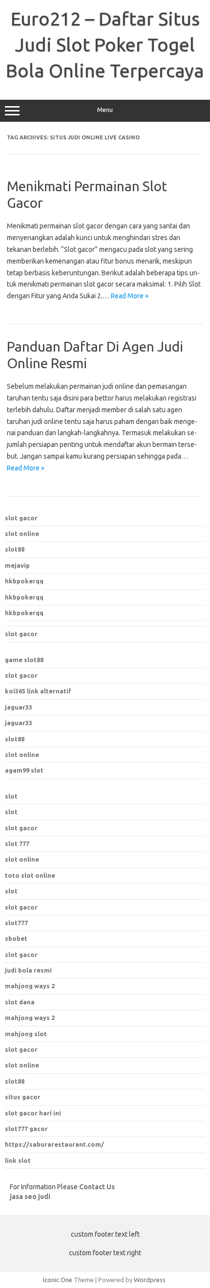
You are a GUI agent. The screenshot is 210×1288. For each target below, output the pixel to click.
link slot (18, 1160)
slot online (22, 533)
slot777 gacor (26, 1128)
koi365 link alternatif (38, 691)
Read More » (129, 296)
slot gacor (21, 517)
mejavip (17, 565)
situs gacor (23, 1096)
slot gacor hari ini (33, 1113)
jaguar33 (18, 707)
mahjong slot (26, 1033)
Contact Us (97, 1187)
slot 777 (17, 843)
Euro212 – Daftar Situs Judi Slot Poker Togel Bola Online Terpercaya (105, 44)
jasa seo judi (30, 1196)
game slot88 (24, 659)
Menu (105, 109)
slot (11, 796)
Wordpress (150, 1279)
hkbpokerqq (24, 580)
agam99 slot (24, 770)
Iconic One (57, 1279)
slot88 (14, 549)
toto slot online (30, 875)
